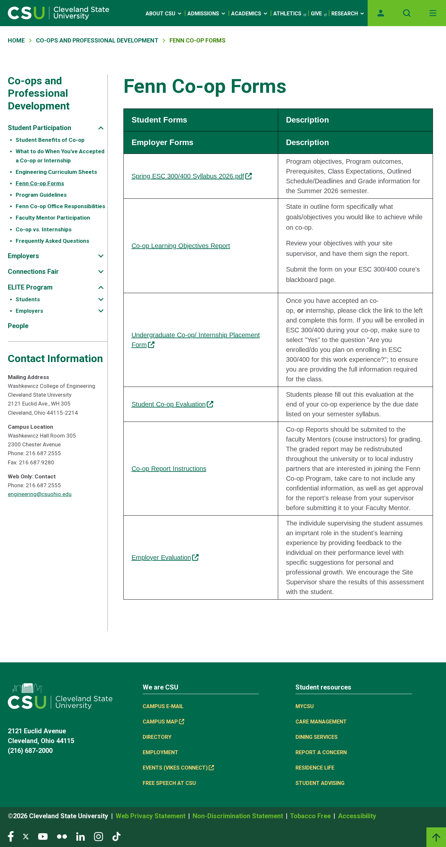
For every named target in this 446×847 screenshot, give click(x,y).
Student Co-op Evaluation (169, 404)
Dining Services (316, 737)
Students (28, 299)
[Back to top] (436, 837)
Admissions (203, 13)
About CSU (160, 13)
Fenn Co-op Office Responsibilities (60, 206)
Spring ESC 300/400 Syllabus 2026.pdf (188, 176)
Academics (246, 13)
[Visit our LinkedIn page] (80, 836)
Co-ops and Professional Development (97, 40)
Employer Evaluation (161, 557)
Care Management (321, 722)
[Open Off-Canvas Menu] (433, 13)
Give (316, 13)
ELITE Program (30, 287)
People (18, 326)
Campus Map (160, 722)
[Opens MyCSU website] (381, 13)
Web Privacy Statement (151, 816)
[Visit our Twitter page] (26, 836)
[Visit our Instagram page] (98, 836)
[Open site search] (407, 13)
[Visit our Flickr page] (62, 836)
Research (344, 13)
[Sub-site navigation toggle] (100, 128)
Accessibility (357, 816)
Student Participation (39, 128)
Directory (157, 737)
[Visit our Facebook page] (11, 836)
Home (16, 40)
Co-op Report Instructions (169, 468)
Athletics (287, 13)
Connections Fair (33, 271)
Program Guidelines (41, 194)
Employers (23, 256)
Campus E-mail (163, 706)
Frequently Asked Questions (52, 241)
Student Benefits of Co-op (50, 140)
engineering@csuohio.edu (40, 494)
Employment (160, 752)
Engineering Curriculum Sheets (56, 172)
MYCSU (304, 706)
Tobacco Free (311, 816)
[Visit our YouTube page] (43, 836)
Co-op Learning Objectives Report (181, 245)
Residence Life (314, 768)
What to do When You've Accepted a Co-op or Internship (60, 155)
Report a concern (321, 752)
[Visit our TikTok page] (116, 836)
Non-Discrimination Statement (239, 816)
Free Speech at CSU (169, 783)
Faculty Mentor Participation (53, 217)
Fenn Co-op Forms (40, 183)
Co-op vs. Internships (44, 229)
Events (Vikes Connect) (175, 768)
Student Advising (319, 783)
